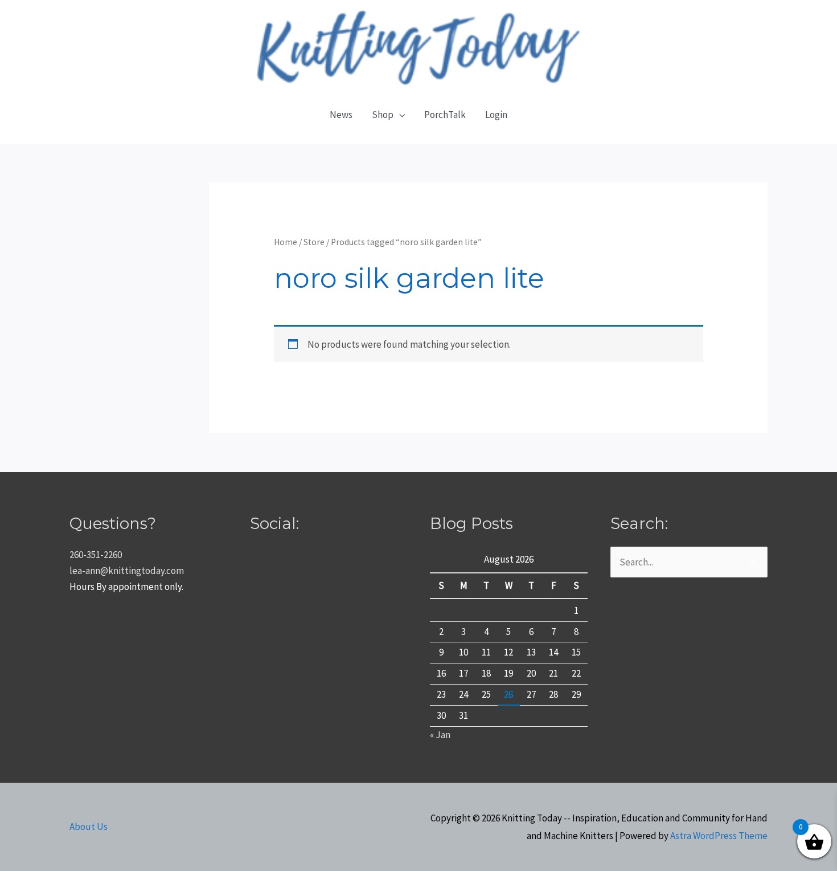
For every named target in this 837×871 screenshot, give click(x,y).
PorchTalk (445, 114)
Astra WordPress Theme (719, 835)
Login (496, 114)
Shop (382, 114)
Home (285, 242)
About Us (88, 826)
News (341, 114)
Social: (274, 523)
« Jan (440, 734)
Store (314, 242)
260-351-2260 (95, 554)
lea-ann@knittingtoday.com (126, 570)
